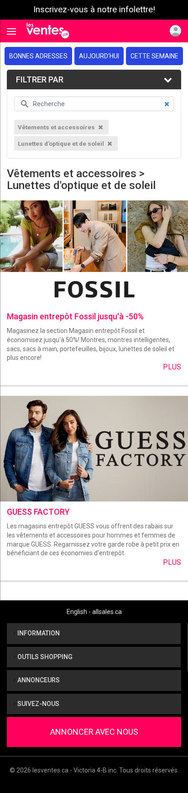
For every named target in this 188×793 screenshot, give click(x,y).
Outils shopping (44, 656)
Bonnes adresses (38, 56)
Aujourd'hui (99, 56)
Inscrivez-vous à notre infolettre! (94, 10)
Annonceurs (38, 680)
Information (38, 633)
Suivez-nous (37, 703)
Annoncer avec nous (94, 732)
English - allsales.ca (94, 611)
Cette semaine (154, 56)
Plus (172, 367)
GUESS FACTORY (38, 512)
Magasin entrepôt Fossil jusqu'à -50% (75, 316)
